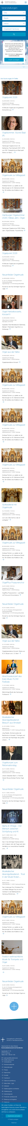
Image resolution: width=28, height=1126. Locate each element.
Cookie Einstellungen (14, 55)
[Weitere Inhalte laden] (14, 1006)
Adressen (6, 1086)
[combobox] (14, 13)
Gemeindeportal (8, 1094)
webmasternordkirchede (11, 1058)
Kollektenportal (8, 1091)
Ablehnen (14, 1122)
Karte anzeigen (14, 60)
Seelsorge (6, 1102)
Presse (6, 1070)
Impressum (7, 1078)
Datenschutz (19, 54)
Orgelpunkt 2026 (9, 97)
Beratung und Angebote (10, 1099)
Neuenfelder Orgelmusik (13, 274)
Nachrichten (7, 1072)
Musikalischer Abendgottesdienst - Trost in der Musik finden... (13, 874)
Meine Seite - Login (9, 1083)
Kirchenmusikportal (9, 1064)
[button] (25, 2)
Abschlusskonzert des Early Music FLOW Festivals (12, 679)
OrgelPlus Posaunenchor (13, 582)
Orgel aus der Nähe (11, 352)
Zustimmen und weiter (14, 1116)
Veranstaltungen (8, 1067)
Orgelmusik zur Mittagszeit (13, 175)
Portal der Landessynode (10, 1096)
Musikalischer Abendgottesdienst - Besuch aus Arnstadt (11, 720)
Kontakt (6, 1075)
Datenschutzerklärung (9, 1080)
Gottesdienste (7, 1062)
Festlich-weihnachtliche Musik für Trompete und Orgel (12, 959)
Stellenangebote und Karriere (11, 1088)
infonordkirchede (9, 1060)
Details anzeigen (13, 1119)
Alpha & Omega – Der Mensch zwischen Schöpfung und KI (12, 829)
